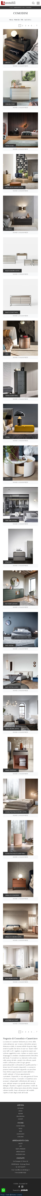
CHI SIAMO (20, 1108)
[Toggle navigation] (38, 3)
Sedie (20, 1131)
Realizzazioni (20, 1116)
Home (11, 7)
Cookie (8, 1195)
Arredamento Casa (19, 7)
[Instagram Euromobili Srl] (22, 1186)
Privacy (2, 1195)
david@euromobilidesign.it (22, 1170)
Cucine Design (20, 1126)
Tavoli (20, 1128)
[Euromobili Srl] (8, 3)
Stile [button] (22, 20)
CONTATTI (20, 1119)
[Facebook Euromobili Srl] (19, 1186)
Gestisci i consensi (17, 1195)
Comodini (28, 7)
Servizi (20, 1111)
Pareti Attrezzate (20, 1149)
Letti (20, 1146)
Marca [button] (11, 20)
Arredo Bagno (20, 1152)
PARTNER (20, 1114)
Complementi (20, 1134)
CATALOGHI (20, 1137)
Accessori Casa (20, 1154)
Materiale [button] (17, 20)
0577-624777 (21, 1167)
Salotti (20, 1143)
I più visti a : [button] (28, 20)
